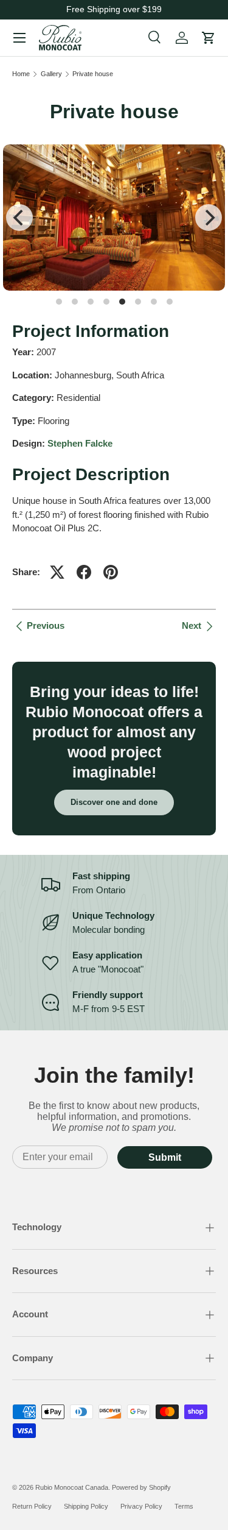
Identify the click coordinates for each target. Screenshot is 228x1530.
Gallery (51, 74)
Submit (164, 1157)
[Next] (208, 217)
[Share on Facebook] (84, 572)
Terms (183, 1506)
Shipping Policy (86, 1506)
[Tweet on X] (57, 572)
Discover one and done (114, 802)
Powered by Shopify (141, 1487)
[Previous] (19, 217)
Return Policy (32, 1506)
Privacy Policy (141, 1506)
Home (21, 74)
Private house (92, 74)
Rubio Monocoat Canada (71, 1487)
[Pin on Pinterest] (110, 572)
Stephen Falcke (79, 443)
